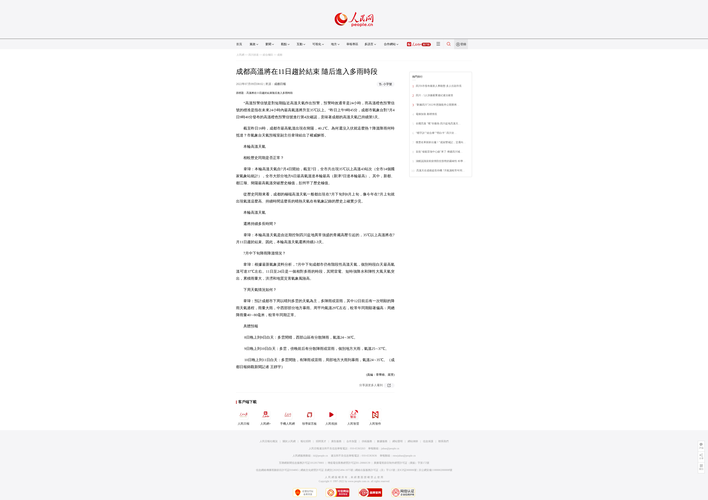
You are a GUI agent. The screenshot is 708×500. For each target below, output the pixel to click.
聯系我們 (443, 441)
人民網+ (265, 423)
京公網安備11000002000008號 (435, 470)
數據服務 (382, 441)
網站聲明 (397, 441)
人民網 (240, 54)
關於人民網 (289, 441)
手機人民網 (287, 423)
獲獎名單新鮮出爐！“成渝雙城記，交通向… (441, 142)
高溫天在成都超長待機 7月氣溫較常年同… (440, 170)
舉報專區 (352, 44)
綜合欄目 (268, 54)
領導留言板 (309, 423)
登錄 (463, 44)
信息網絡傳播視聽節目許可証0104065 (277, 470)
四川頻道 (253, 54)
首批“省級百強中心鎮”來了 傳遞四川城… (439, 151)
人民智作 (375, 423)
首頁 (239, 44)
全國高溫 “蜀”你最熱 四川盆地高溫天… (438, 123)
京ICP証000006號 (407, 470)
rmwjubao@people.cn (404, 455)
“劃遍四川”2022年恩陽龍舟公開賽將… (437, 104)
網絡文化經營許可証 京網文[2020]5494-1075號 (327, 470)
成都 (279, 54)
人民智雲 (353, 423)
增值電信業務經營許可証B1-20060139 (349, 462)
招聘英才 (321, 441)
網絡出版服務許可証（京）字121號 (375, 470)
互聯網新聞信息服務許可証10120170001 (301, 462)
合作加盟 (351, 441)
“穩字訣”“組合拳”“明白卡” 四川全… (436, 133)
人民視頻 (331, 423)
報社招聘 (306, 441)
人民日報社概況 (269, 441)
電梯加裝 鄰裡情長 (426, 114)
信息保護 (428, 441)
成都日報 (280, 83)
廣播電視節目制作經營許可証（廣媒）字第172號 (401, 462)
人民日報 (243, 423)
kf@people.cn (320, 455)
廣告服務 (336, 441)
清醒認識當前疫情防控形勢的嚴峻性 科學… (441, 161)
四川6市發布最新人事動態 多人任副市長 (439, 86)
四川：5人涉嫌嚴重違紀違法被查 (434, 95)
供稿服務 (367, 441)
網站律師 (413, 441)
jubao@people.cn (390, 448)
